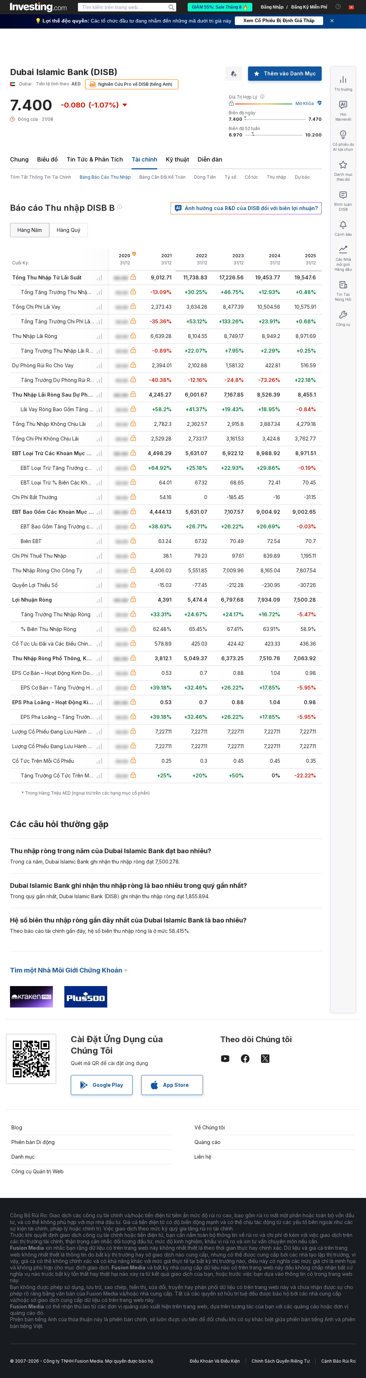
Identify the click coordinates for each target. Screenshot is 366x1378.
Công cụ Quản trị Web (37, 1171)
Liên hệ (202, 1157)
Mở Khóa (305, 103)
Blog (16, 1127)
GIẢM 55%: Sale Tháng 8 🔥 (220, 7)
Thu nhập (276, 177)
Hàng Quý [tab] (68, 230)
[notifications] (338, 6)
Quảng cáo (207, 1142)
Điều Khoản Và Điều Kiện (215, 1361)
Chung (19, 159)
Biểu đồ (47, 159)
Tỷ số (230, 177)
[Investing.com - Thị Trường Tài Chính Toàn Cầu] (38, 7)
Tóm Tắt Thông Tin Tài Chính (40, 177)
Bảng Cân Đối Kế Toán (162, 177)
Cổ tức (251, 177)
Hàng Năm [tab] (30, 230)
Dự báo (302, 177)
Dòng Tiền (205, 177)
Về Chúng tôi (209, 1127)
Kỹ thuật (177, 159)
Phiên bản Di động (33, 1142)
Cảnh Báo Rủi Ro (338, 1361)
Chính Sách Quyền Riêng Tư (281, 1361)
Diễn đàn (210, 159)
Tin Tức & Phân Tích (94, 159)
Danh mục (23, 1157)
